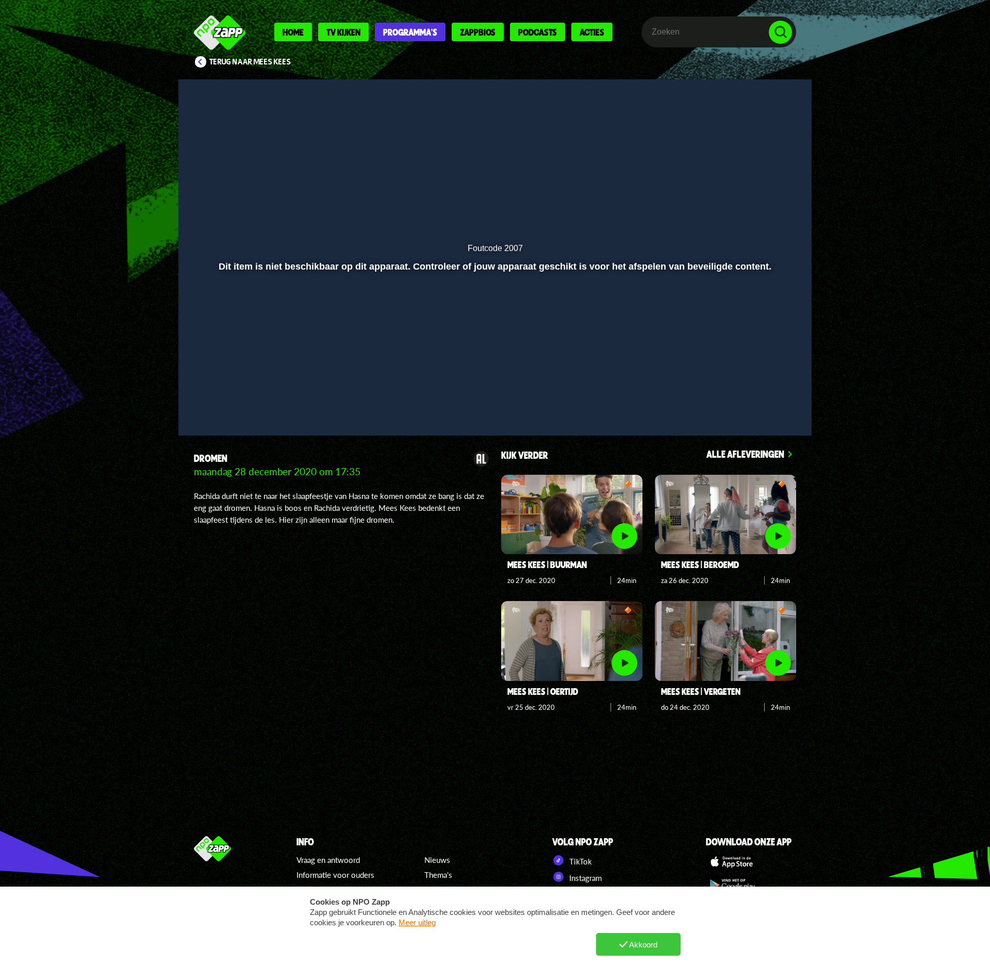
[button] (219, 400)
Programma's (410, 32)
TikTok (579, 861)
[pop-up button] (748, 400)
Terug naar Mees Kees (250, 61)
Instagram (584, 877)
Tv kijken (343, 32)
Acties (592, 32)
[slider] (494, 379)
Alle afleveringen (745, 454)
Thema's (438, 874)
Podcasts (537, 32)
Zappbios (478, 32)
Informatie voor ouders (335, 874)
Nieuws (437, 859)
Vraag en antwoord (328, 859)
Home (293, 32)
